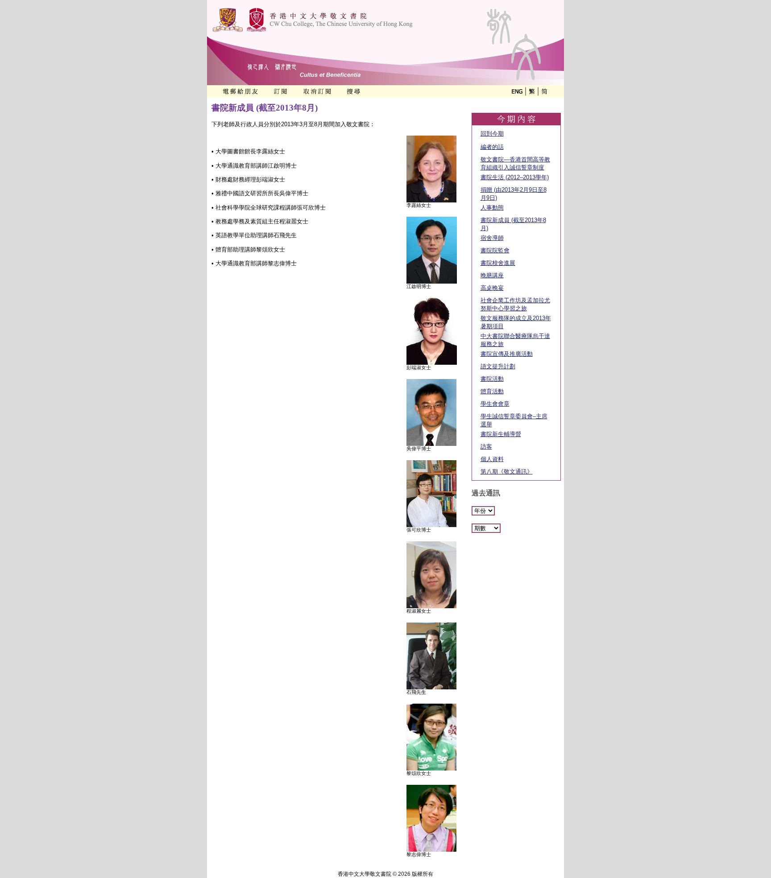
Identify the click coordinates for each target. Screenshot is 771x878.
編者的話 (492, 147)
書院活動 (492, 378)
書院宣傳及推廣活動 (507, 353)
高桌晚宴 (492, 287)
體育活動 (492, 391)
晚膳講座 (492, 275)
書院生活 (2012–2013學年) (515, 177)
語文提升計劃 (498, 366)
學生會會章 (495, 403)
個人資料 (492, 459)
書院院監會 (495, 250)
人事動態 (492, 207)
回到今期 (492, 133)
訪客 (486, 446)
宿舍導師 (492, 238)
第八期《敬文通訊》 (507, 471)
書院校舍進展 (498, 263)
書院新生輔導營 (501, 434)
